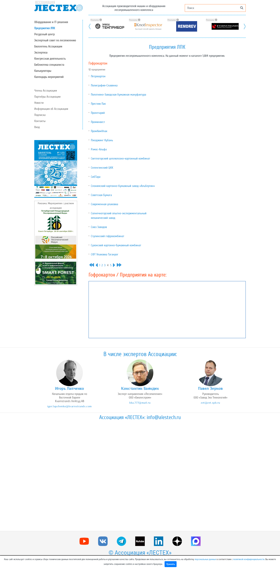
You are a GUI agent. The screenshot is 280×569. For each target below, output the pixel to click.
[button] (58, 34)
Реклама (94, 20)
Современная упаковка (104, 204)
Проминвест (98, 122)
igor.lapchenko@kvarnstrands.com (69, 406)
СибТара (95, 177)
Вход (37, 127)
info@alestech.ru (164, 417)
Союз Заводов (99, 227)
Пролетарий (98, 113)
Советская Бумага (101, 195)
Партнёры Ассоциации (47, 96)
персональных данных (205, 559)
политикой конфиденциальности (248, 559)
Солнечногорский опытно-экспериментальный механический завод (118, 216)
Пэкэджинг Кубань (102, 140)
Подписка (40, 115)
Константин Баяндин (140, 388)
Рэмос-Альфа (99, 149)
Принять (170, 564)
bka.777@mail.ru (140, 402)
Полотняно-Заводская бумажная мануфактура (118, 94)
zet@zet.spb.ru (210, 402)
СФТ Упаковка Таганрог (104, 254)
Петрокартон (98, 76)
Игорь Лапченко (69, 388)
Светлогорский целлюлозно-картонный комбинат (120, 158)
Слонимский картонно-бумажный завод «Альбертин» (123, 186)
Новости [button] (39, 102)
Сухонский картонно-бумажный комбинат (116, 245)
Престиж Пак (98, 103)
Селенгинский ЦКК (102, 167)
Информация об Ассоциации (51, 109)
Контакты (40, 121)
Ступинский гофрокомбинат (107, 236)
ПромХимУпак (99, 131)
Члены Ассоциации (45, 90)
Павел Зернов (210, 388)
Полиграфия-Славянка (104, 85)
